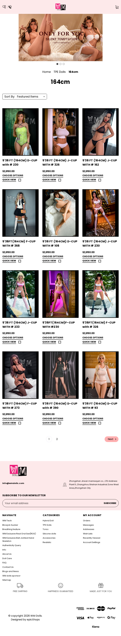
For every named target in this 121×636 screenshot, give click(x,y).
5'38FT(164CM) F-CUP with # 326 (99, 325)
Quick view (9, 179)
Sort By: (9, 96)
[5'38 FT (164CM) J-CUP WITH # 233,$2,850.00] (20, 294)
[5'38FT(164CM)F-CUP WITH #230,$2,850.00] (60, 294)
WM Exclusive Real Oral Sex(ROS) (19, 533)
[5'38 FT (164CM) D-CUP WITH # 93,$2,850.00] (100, 375)
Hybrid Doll (48, 520)
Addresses (88, 529)
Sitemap (6, 579)
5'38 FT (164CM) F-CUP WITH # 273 (19, 406)
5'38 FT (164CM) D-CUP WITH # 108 (59, 243)
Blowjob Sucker (10, 524)
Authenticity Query (11, 545)
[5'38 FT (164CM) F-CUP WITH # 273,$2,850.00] (20, 375)
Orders (86, 520)
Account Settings (91, 542)
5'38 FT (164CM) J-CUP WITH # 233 (19, 325)
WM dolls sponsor (11, 575)
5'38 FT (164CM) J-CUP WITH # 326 (59, 162)
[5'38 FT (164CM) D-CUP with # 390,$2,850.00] (60, 375)
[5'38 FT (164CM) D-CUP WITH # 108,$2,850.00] (60, 213)
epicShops (33, 619)
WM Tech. (7, 520)
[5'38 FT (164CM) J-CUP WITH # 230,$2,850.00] (100, 213)
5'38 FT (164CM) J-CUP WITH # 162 (99, 162)
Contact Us (8, 567)
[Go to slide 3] (64, 64)
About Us (7, 553)
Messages (88, 524)
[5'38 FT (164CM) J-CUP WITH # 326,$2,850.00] (60, 132)
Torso (46, 529)
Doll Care (7, 558)
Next (111, 439)
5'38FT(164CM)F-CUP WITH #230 (58, 325)
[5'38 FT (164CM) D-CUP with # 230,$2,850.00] (20, 132)
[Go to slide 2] (60, 64)
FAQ (4, 562)
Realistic (47, 542)
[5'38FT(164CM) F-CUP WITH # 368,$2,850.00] (20, 213)
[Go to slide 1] (57, 64)
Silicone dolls (49, 533)
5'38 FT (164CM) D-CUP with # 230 (19, 162)
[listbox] (32, 96)
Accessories (49, 537)
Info (4, 549)
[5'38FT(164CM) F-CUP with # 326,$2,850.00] (100, 294)
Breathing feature (11, 529)
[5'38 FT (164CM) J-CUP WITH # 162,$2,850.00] (100, 132)
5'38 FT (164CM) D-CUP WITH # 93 (99, 406)
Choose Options (12, 175)
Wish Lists (87, 533)
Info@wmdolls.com (13, 483)
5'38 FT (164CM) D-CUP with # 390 (59, 406)
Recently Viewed (91, 537)
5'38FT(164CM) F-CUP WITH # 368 (19, 243)
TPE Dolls (47, 524)
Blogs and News (10, 571)
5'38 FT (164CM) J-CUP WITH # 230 (99, 243)
